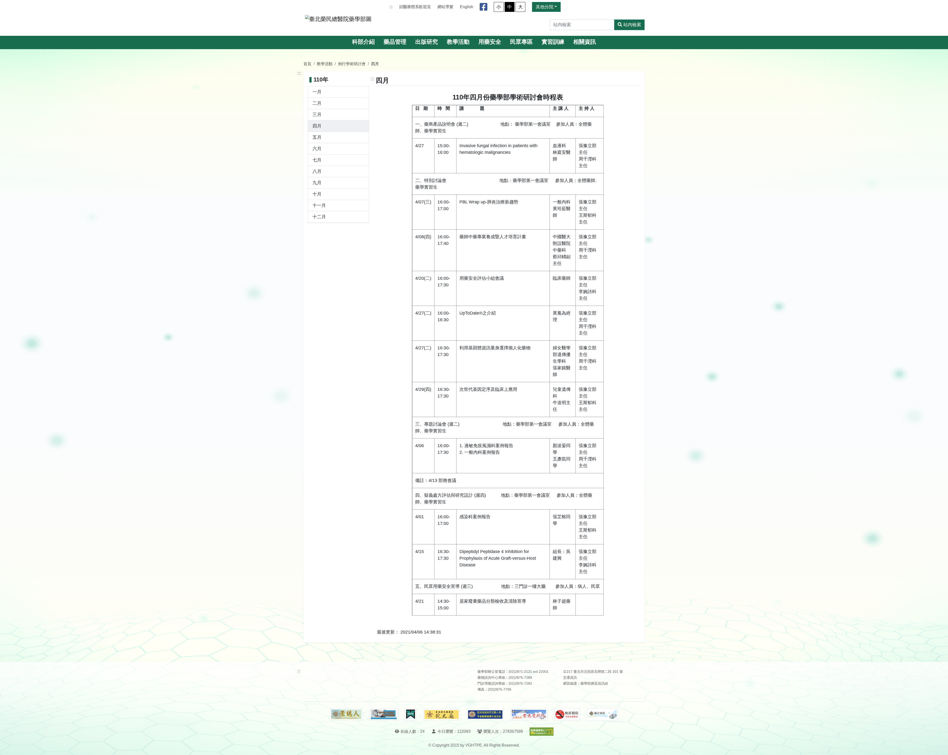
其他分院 (544, 6)
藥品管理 (395, 42)
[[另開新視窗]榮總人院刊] (346, 714)
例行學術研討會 (352, 63)
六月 (317, 148)
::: (391, 7)
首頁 (307, 63)
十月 (317, 194)
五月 (317, 137)
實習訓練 (553, 42)
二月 (317, 103)
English (466, 7)
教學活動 (458, 42)
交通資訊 (570, 677)
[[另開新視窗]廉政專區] (602, 714)
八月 (317, 171)
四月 (317, 125)
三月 (317, 114)
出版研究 (426, 42)
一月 (317, 91)
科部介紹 (363, 42)
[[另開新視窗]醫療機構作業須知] (485, 714)
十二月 (319, 216)
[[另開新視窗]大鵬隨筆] (529, 715)
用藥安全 (489, 42)
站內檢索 (632, 24)
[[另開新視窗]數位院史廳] (441, 714)
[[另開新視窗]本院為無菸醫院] (567, 714)
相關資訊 (584, 42)
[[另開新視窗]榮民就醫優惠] (383, 714)
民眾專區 (521, 42)
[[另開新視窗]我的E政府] (410, 714)
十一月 (319, 205)
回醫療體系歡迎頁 (415, 7)
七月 (317, 160)
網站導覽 (445, 7)
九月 (317, 182)
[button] (940, 746)
